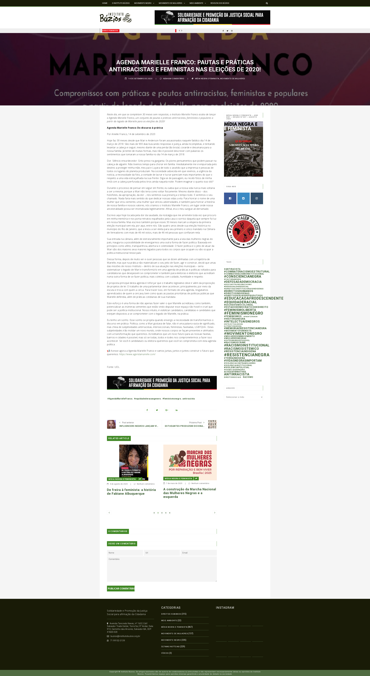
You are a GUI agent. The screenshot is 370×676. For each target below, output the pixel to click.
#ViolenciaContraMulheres (240, 363)
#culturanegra (232, 279)
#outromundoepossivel (237, 340)
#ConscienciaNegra (242, 276)
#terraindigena (234, 358)
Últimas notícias (170, 647)
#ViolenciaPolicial (237, 367)
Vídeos (165, 653)
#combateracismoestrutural (247, 271)
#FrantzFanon (251, 317)
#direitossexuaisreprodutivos (243, 295)
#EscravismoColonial (239, 305)
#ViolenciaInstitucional (238, 365)
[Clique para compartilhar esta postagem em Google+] (166, 410)
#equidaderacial (240, 302)
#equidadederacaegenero (147, 399)
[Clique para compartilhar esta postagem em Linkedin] (176, 410)
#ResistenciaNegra (247, 354)
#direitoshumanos (238, 291)
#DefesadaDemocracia (243, 282)
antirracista (189, 399)
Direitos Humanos (171, 614)
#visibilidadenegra (234, 370)
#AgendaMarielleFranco (120, 399)
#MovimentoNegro (243, 333)
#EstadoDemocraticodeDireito (246, 307)
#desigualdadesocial (236, 286)
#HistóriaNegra (234, 318)
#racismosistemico (241, 348)
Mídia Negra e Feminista (115, 30)
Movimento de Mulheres (232, 78)
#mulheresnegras (235, 338)
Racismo (248, 377)
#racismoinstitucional (247, 345)
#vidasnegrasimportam (243, 360)
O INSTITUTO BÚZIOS (121, 3)
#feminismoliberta (240, 310)
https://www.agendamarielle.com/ (137, 354)
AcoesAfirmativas (235, 372)
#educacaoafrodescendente (254, 298)
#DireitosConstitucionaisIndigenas (243, 289)
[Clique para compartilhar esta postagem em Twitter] (157, 410)
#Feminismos (233, 316)
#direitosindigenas (237, 293)
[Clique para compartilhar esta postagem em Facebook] (147, 410)
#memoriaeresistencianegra (245, 328)
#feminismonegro (171, 399)
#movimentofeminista (237, 331)
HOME (104, 3)
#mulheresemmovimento (239, 336)
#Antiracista (232, 269)
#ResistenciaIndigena (240, 351)
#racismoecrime (235, 342)
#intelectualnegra (233, 324)
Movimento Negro (171, 640)
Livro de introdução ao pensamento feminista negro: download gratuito (195, 500)
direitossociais (232, 377)
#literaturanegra (233, 326)
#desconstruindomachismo (238, 284)
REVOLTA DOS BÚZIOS (220, 3)
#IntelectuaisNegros (242, 321)
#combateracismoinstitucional (244, 274)
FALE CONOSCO (108, 9)
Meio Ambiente (169, 621)
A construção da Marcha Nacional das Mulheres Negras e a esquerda (141, 493)
